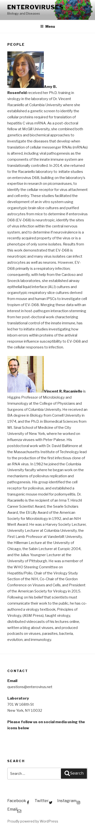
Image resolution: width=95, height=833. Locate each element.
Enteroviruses (35, 7)
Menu (50, 26)
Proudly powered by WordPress (32, 821)
